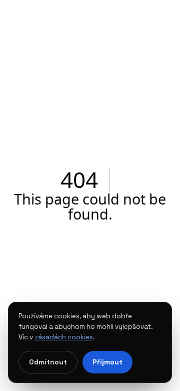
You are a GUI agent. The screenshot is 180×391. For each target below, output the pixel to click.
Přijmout (107, 361)
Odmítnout (48, 361)
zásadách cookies (63, 337)
